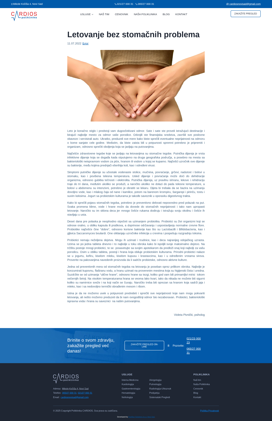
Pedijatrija (154, 393)
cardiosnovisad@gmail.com (75, 397)
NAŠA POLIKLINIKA (145, 14)
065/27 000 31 (194, 350)
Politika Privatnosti (209, 411)
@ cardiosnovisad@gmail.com (243, 4)
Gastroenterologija (131, 388)
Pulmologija (155, 384)
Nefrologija (127, 397)
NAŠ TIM (104, 14)
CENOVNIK (121, 14)
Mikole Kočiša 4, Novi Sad (75, 388)
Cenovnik (198, 388)
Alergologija (155, 380)
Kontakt (197, 397)
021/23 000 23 (194, 340)
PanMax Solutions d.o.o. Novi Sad (141, 417)
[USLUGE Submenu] (93, 14)
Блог (85, 43)
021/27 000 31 (85, 393)
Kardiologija (128, 384)
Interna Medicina (130, 380)
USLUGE (85, 14)
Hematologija (128, 393)
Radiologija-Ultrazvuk (160, 388)
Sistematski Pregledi (159, 397)
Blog (195, 393)
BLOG (166, 14)
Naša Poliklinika (201, 384)
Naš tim (197, 380)
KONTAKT (181, 14)
